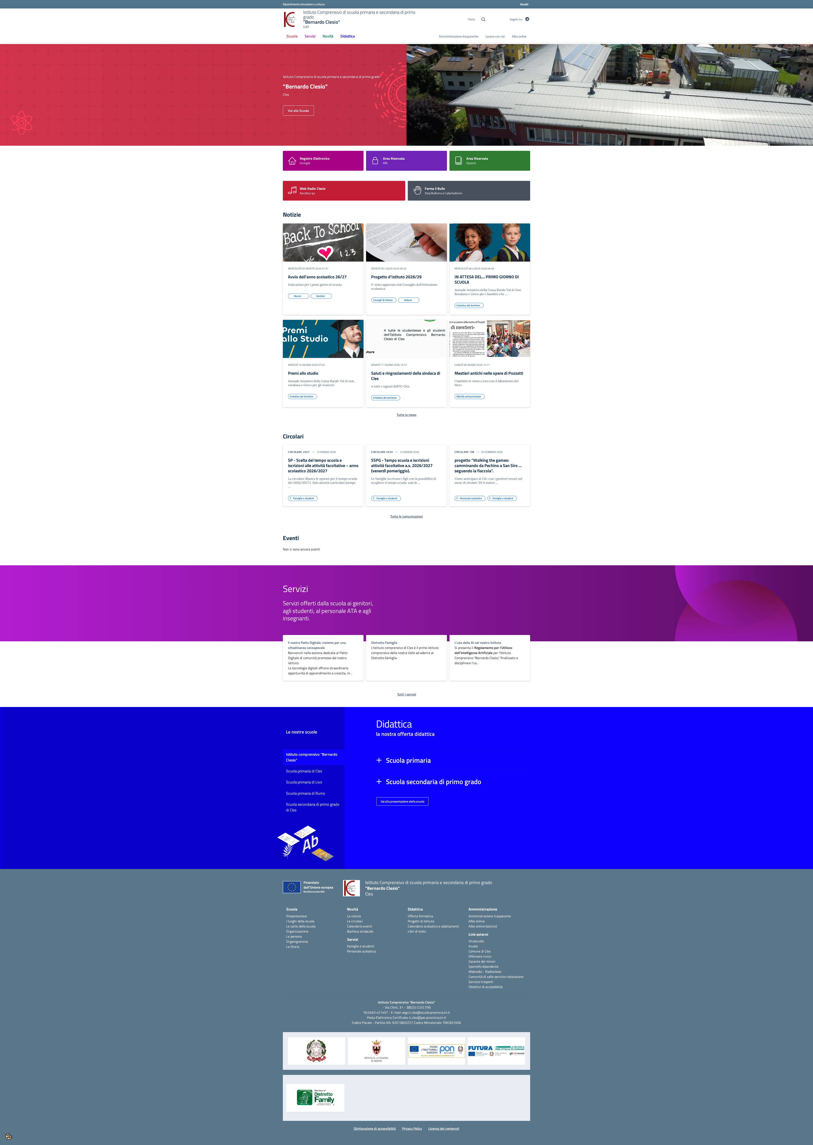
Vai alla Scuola (298, 110)
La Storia (292, 946)
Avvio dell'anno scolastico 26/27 (317, 276)
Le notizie (354, 916)
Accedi (524, 4)
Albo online (519, 36)
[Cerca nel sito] (483, 19)
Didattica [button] (347, 36)
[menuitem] (292, 36)
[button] (453, 760)
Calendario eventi (359, 926)
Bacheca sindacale (360, 931)
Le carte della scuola (300, 926)
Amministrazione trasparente (458, 36)
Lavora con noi (495, 36)
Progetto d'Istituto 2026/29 (396, 276)
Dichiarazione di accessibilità (375, 1128)
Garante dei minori (482, 961)
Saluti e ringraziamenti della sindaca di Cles (405, 376)
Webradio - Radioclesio (485, 971)
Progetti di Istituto (421, 921)
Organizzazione (297, 931)
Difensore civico (480, 956)
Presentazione (296, 916)
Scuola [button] (291, 36)
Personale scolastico (361, 951)
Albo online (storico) (483, 926)
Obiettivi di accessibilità (486, 986)
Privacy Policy (412, 1128)
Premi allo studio (303, 373)
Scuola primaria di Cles (304, 771)
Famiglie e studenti (360, 946)
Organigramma (297, 941)
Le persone (294, 936)
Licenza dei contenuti (443, 1128)
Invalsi (473, 946)
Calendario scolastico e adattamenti (433, 926)
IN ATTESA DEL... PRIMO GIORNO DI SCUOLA (487, 279)
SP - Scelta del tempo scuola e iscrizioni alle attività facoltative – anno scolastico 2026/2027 (323, 465)
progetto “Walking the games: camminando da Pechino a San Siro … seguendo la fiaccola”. (488, 465)
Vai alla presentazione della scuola (402, 801)
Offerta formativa (420, 916)
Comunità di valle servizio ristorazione (496, 976)
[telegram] (527, 19)
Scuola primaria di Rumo (305, 793)
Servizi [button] (310, 36)
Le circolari (355, 921)
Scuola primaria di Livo (304, 782)
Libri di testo (417, 931)
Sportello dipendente (483, 966)
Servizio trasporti (481, 981)
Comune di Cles (480, 951)
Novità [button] (328, 36)
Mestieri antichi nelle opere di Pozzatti (489, 373)
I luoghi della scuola (300, 921)
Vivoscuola (476, 941)
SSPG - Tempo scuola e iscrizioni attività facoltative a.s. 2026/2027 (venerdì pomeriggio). (402, 465)
